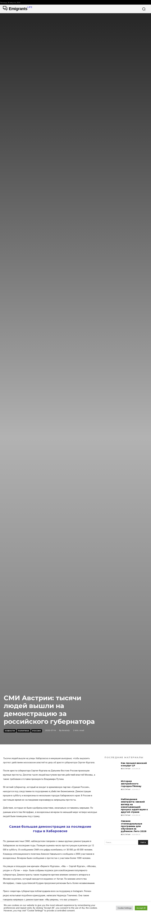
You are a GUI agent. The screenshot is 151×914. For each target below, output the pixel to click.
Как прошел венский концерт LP (134, 764)
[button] (143, 9)
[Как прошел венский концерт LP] (112, 769)
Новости (10, 731)
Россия (36, 731)
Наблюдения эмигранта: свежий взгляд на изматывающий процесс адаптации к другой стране (134, 805)
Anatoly (66, 730)
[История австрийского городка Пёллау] (112, 787)
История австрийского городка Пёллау (131, 784)
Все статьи (126, 768)
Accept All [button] (141, 908)
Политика (23, 731)
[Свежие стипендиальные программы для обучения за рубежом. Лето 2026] (112, 827)
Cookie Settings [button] (125, 908)
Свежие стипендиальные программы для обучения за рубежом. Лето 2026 (133, 826)
